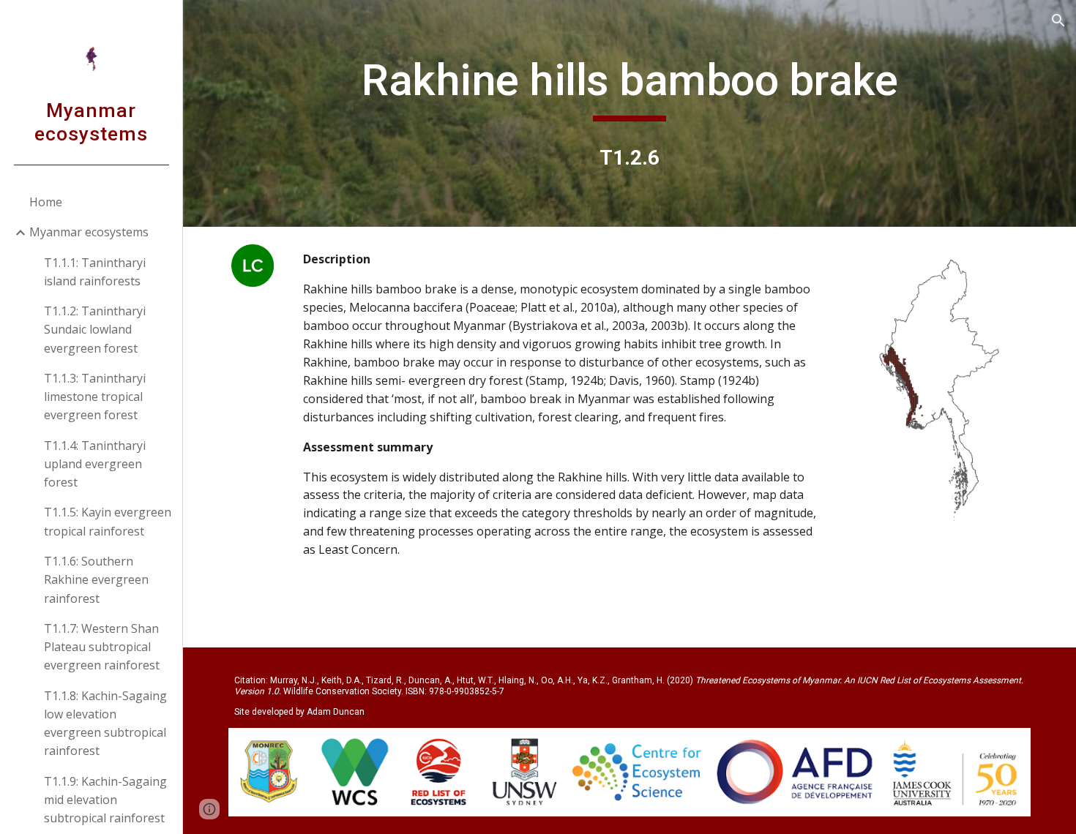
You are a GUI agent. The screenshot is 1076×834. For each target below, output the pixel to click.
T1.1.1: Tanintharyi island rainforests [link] (95, 272)
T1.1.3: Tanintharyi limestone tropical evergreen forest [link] (95, 397)
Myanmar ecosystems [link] (89, 232)
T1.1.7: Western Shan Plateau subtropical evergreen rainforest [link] (102, 647)
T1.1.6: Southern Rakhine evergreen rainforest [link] (96, 579)
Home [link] (45, 202)
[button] (1058, 20)
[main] (629, 87)
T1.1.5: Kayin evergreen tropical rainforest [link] (107, 521)
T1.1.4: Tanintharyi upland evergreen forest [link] (95, 464)
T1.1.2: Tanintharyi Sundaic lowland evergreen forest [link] (95, 329)
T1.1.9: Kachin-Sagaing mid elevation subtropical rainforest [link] (105, 800)
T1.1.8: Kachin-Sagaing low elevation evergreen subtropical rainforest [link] (105, 723)
